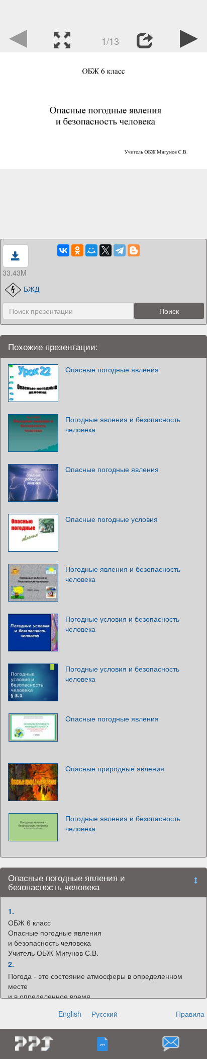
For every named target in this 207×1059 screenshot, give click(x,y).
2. (11, 964)
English (69, 1014)
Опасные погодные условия (111, 519)
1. (11, 911)
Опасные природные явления (114, 768)
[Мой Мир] (91, 250)
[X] (105, 250)
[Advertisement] (103, 12)
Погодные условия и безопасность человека (122, 624)
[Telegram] (120, 250)
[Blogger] (134, 250)
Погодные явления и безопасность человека (122, 424)
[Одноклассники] (77, 250)
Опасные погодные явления (112, 369)
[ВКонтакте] (63, 250)
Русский (104, 1014)
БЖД (31, 289)
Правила (190, 1014)
